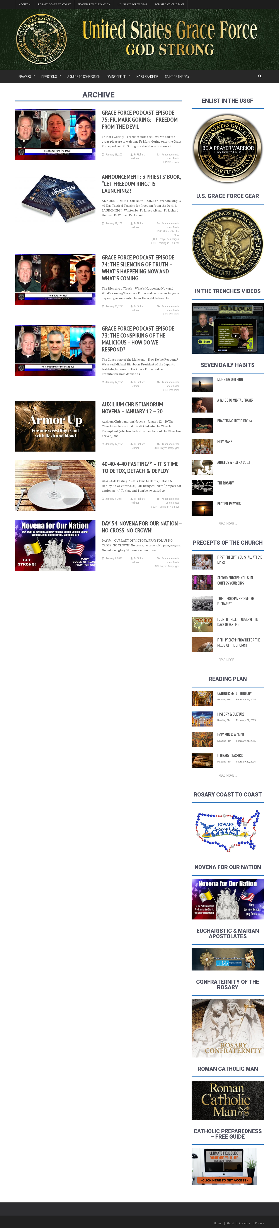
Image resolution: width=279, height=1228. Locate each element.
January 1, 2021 (113, 558)
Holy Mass (224, 441)
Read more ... (228, 523)
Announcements (170, 154)
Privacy (259, 1223)
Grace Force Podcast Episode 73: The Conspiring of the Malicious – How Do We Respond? (138, 338)
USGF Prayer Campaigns (166, 239)
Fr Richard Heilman (138, 156)
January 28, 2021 (114, 154)
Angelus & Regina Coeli (233, 462)
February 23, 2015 (246, 699)
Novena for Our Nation (94, 4)
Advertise (244, 1223)
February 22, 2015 (246, 720)
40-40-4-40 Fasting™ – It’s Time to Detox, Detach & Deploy (140, 467)
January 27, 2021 (114, 223)
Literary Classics (229, 755)
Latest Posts (172, 158)
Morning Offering (230, 379)
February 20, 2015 (246, 761)
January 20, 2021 (114, 306)
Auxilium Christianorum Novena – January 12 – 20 (132, 407)
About (230, 1223)
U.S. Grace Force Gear (132, 4)
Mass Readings (147, 76)
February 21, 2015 (246, 741)
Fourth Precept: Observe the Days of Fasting (237, 622)
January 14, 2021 (114, 382)
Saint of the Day (177, 76)
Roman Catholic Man (169, 4)
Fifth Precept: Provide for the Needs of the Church (238, 642)
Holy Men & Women (230, 734)
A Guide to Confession (83, 76)
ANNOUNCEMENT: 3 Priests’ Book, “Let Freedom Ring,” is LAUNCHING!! (141, 183)
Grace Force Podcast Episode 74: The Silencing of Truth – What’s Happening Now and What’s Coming (138, 267)
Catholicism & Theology (234, 693)
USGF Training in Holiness (165, 243)
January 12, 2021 (114, 444)
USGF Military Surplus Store (168, 233)
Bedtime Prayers (229, 503)
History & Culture (230, 714)
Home (217, 1223)
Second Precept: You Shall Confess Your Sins (236, 580)
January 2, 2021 (113, 498)
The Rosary (225, 483)
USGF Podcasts (171, 162)
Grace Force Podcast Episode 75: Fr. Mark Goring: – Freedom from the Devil (140, 119)
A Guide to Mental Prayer (235, 400)
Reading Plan (224, 699)
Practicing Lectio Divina (234, 420)
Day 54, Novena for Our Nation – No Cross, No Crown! (142, 526)
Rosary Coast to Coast (54, 4)
